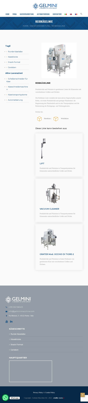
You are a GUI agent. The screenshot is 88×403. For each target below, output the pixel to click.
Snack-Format (14, 62)
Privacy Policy (38, 392)
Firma (15, 14)
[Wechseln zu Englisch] (71, 14)
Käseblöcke (13, 57)
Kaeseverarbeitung (27, 14)
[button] (81, 14)
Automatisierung (43, 14)
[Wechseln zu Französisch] (76, 14)
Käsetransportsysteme (17, 95)
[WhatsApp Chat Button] (5, 397)
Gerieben (12, 67)
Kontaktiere (57, 14)
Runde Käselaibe (15, 52)
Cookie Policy (50, 392)
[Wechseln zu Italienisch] (65, 14)
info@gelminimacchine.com (21, 311)
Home (7, 14)
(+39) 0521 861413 (16, 307)
